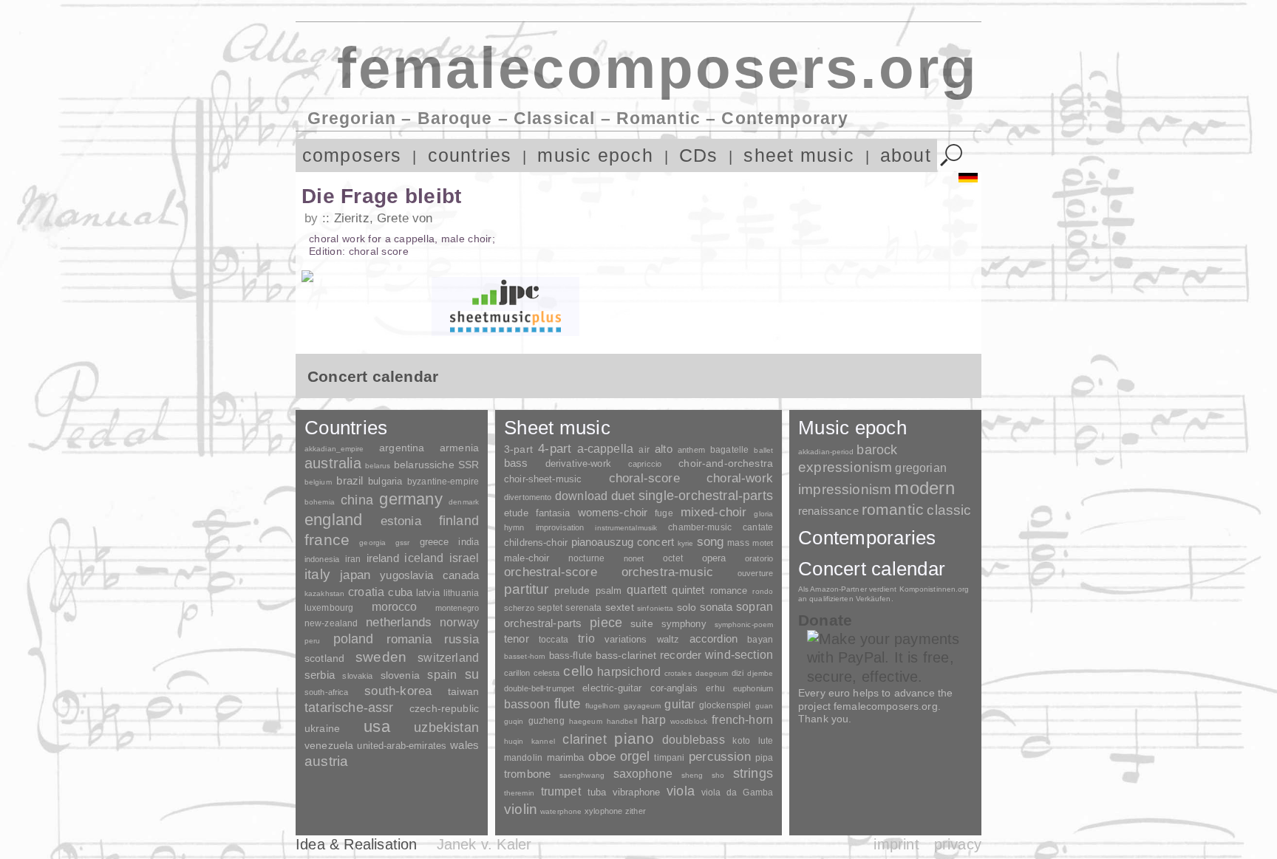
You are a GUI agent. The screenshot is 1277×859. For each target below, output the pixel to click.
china (357, 499)
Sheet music (557, 427)
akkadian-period (826, 452)
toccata (553, 639)
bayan (760, 639)
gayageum (642, 706)
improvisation (560, 527)
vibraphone (636, 792)
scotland (324, 658)
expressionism (845, 467)
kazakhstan (324, 593)
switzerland (448, 657)
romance (729, 590)
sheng (692, 775)
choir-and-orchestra (725, 463)
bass (516, 463)
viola (681, 791)
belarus (378, 466)
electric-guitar (611, 688)
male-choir (526, 558)
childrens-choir (536, 542)
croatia (366, 591)
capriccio (644, 463)
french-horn (742, 719)
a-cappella (605, 448)
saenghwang (582, 775)
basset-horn (524, 656)
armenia (459, 448)
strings (753, 773)
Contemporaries (867, 537)
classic (949, 510)
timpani (669, 758)
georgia (372, 542)
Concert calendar (871, 568)
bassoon (527, 704)
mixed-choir (714, 512)
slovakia (357, 675)
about (905, 155)
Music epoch (852, 427)
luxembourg (328, 608)
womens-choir (613, 512)
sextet (619, 607)
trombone (527, 773)
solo (687, 607)
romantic (893, 509)
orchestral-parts (543, 623)
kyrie (686, 543)
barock (877, 449)
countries (470, 155)
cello (578, 671)
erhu (715, 688)
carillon (517, 672)
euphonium (753, 688)
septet (549, 608)
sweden (380, 657)
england (333, 519)
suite (641, 623)
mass (738, 543)
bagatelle (729, 450)
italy (317, 574)
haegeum (585, 721)
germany (411, 499)
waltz (668, 639)
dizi (737, 672)
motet (762, 542)
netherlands (399, 622)
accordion (713, 638)
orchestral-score (550, 572)
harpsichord (629, 671)
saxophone (642, 773)
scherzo (519, 607)
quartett (647, 589)
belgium (318, 482)
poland (353, 639)
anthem (691, 449)
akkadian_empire (334, 449)
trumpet (561, 791)
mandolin (523, 757)
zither (635, 811)
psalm (609, 590)
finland (459, 520)
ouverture (755, 573)
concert (655, 542)
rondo (762, 591)
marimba (566, 757)
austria (326, 761)
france (327, 540)
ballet (763, 450)
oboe (602, 757)
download (581, 495)
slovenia (400, 675)
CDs (698, 155)
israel (464, 558)
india (468, 541)
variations (626, 639)
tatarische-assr (349, 707)
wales (464, 745)
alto (663, 449)
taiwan (463, 691)
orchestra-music (668, 572)
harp (653, 719)
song (710, 542)
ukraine (322, 728)
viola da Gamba (737, 792)
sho (718, 775)
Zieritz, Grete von (383, 218)
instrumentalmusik (626, 528)
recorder (680, 654)
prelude (572, 590)
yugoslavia (406, 575)
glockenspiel (725, 705)
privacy (957, 844)
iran (353, 559)
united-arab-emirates (401, 745)
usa (377, 726)
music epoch (595, 155)
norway (459, 622)
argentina (401, 448)
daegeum (712, 673)
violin (520, 809)
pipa (764, 758)
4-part (554, 449)
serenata (583, 608)
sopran (754, 606)
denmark (464, 502)
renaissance (828, 510)
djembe (760, 673)
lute (765, 741)
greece (434, 541)
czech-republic (444, 708)
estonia (401, 520)
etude (516, 513)
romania (409, 639)
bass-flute (570, 655)
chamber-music (700, 527)
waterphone (561, 811)
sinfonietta (655, 608)
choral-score (644, 478)
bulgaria (385, 481)
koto (740, 740)
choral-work (739, 478)
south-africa (326, 692)
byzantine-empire (443, 481)
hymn (514, 527)
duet (623, 495)
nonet (634, 558)
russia (461, 639)
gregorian (920, 468)
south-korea (398, 691)
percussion (720, 756)
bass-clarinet (626, 655)
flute (568, 703)
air (643, 450)
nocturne (586, 558)
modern (924, 488)
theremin (519, 793)
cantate (758, 527)
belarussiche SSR (436, 464)
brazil (349, 480)
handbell (622, 721)
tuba (597, 792)
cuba (400, 592)
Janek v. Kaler (484, 844)
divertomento (527, 497)
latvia (428, 592)
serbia (319, 674)
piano (634, 738)
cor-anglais (674, 688)
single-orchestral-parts (705, 495)
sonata (716, 606)
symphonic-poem (744, 624)
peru (312, 641)
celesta (547, 672)
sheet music (798, 155)
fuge (664, 513)
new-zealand (331, 623)
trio (586, 638)
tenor (516, 639)
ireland (383, 558)
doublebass (693, 739)
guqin (513, 721)
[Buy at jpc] (505, 292)
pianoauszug (602, 542)
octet (673, 558)
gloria (763, 514)
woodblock (688, 721)
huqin (514, 741)
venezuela (328, 745)
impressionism (844, 489)
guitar (679, 704)
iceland (423, 558)
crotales (678, 673)
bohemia (319, 502)
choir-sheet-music (543, 479)
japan (355, 575)
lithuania (461, 593)
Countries (345, 427)
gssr (402, 542)
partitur (526, 589)
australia (332, 463)
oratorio (759, 558)
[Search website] (951, 155)
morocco (395, 606)
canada (461, 575)
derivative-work (578, 464)
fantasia (553, 513)
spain (442, 674)
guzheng (546, 721)
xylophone (603, 811)
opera (714, 558)
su (472, 674)
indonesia (321, 559)
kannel (543, 741)
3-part (518, 449)
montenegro (457, 607)
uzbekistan (446, 727)
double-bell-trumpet (539, 688)
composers (352, 155)
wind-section (739, 654)
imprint (896, 844)
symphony (683, 623)
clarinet (584, 739)
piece (606, 622)
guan (764, 706)
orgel (635, 756)
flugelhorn (602, 706)
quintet (688, 589)
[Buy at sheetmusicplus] (505, 321)
